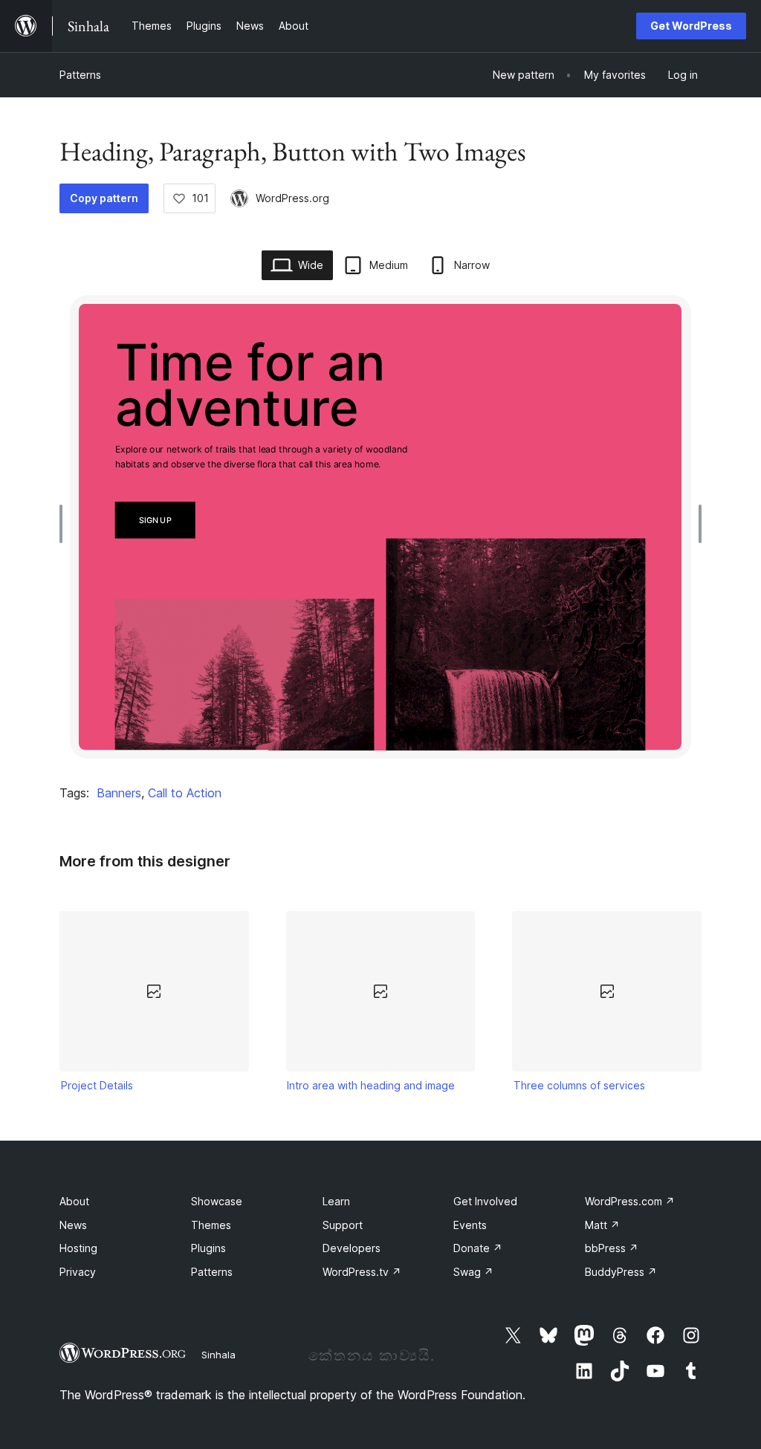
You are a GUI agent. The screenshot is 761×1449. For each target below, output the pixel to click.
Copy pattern (104, 198)
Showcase (216, 1201)
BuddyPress (621, 1271)
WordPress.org (292, 198)
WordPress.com (630, 1201)
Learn (336, 1201)
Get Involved (485, 1201)
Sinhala (218, 1355)
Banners (119, 792)
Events (470, 1225)
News (73, 1225)
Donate (477, 1248)
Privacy (77, 1271)
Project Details (97, 1085)
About (74, 1201)
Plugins (208, 1248)
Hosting (78, 1248)
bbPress (611, 1248)
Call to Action (184, 792)
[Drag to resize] (64, 524)
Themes (211, 1225)
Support (343, 1225)
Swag (473, 1271)
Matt (602, 1225)
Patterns (80, 74)
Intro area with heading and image (371, 1085)
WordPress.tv (362, 1271)
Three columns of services (579, 1085)
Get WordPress (691, 25)
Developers (351, 1248)
